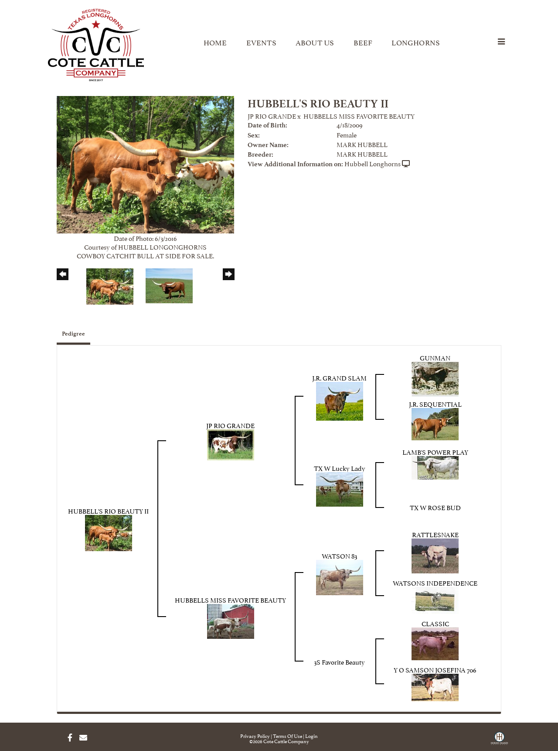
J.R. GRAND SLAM (339, 377)
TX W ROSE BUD (435, 507)
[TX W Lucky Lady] (339, 488)
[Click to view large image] (145, 163)
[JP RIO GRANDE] (230, 443)
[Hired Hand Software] (499, 741)
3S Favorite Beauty (339, 661)
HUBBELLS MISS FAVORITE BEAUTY (359, 115)
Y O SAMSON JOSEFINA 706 (435, 669)
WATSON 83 (339, 555)
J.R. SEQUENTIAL (435, 403)
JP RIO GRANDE (272, 115)
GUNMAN (435, 357)
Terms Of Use (287, 735)
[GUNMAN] (435, 378)
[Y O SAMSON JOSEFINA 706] (435, 686)
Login (311, 735)
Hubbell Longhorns (372, 163)
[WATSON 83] (339, 576)
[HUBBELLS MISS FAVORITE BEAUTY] (230, 619)
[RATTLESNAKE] (435, 554)
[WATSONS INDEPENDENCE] (435, 598)
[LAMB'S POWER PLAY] (435, 466)
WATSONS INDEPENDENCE (435, 582)
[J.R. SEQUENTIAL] (435, 422)
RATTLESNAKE (435, 534)
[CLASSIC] (435, 642)
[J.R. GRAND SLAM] (339, 399)
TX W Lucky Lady (339, 468)
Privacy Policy (255, 735)
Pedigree (73, 333)
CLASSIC (435, 623)
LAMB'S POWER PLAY (435, 451)
